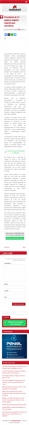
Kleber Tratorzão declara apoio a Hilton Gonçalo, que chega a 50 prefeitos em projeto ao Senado (14, 393)
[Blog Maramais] (14, 8)
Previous (6, 247)
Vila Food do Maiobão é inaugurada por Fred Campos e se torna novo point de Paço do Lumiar (13, 382)
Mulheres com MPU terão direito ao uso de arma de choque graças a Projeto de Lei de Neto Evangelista (13, 400)
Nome (6, 284)
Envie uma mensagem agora (15, 238)
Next (24, 247)
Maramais (21, 29)
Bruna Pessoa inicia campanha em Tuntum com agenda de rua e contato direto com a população (14, 414)
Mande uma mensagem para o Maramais (15, 323)
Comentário (7, 263)
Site (5, 297)
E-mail (6, 290)
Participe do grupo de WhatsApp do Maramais (16, 152)
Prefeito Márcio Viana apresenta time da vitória (14, 404)
